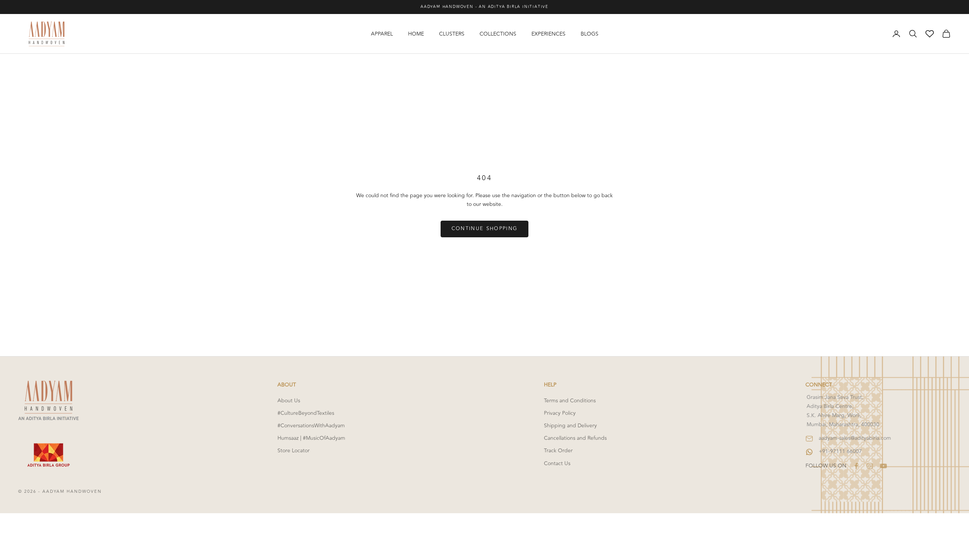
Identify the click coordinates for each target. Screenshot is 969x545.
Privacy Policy (560, 413)
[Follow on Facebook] (856, 466)
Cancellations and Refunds (575, 438)
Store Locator (293, 451)
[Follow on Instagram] (870, 466)
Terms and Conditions (570, 401)
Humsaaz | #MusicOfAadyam (311, 438)
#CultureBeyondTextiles (305, 413)
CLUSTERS (451, 34)
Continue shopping (485, 228)
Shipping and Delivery (570, 426)
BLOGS (589, 34)
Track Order (558, 451)
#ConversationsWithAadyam (311, 426)
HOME (416, 34)
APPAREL (382, 34)
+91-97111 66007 (840, 451)
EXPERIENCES (548, 34)
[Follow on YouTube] (883, 466)
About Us (288, 401)
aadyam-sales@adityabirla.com (855, 438)
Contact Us (557, 463)
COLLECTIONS (498, 34)
